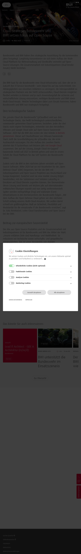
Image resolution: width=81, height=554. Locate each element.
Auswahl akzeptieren (34, 292)
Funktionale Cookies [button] (24, 272)
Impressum (28, 300)
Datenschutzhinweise (15, 300)
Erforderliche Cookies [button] (30, 266)
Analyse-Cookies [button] (22, 277)
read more (45, 259)
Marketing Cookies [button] (23, 283)
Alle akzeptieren (59, 292)
